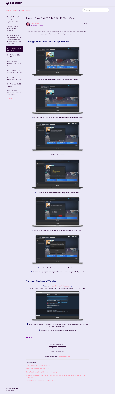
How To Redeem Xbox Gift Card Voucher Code (14, 71)
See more (9, 99)
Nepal (22, 10)
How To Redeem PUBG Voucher (14, 85)
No (62, 347)
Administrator (35, 23)
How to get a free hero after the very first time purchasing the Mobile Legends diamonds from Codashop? (14, 39)
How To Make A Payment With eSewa (38, 365)
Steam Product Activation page (61, 286)
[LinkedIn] (32, 337)
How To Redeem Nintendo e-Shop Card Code (14, 64)
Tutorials (28, 10)
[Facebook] (27, 337)
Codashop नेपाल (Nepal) (12, 10)
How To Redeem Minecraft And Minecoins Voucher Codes (14, 93)
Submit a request (64, 357)
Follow (85, 23)
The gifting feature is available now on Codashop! (13, 29)
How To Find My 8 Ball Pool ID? (13, 56)
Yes (53, 347)
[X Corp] (29, 337)
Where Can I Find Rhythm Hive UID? (12, 21)
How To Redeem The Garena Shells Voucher (14, 78)
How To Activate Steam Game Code (14, 49)
